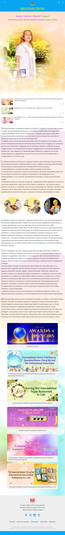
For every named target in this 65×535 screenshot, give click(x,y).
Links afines (43, 522)
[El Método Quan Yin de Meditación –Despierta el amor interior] (7, 111)
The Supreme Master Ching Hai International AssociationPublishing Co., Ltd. (32, 487)
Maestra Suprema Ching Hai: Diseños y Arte (32, 430)
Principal (12, 522)
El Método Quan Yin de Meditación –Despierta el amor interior (33, 108)
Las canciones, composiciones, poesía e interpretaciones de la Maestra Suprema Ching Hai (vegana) (30, 459)
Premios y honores (32, 346)
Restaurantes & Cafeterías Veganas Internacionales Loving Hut (32, 403)
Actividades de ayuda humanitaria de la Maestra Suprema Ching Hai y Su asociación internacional (31, 375)
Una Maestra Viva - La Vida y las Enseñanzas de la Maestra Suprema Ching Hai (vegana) (38, 118)
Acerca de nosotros (23, 522)
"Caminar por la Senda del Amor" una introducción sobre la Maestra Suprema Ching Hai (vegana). (38, 100)
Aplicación (52, 522)
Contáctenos (34, 522)
